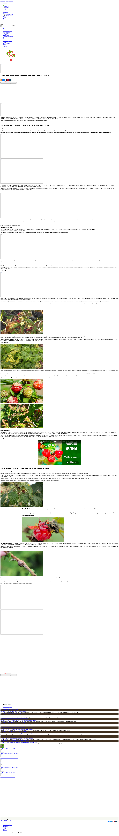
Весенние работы (6, 32)
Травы (4, 10)
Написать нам (8, 820)
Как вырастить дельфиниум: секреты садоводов (10, 753)
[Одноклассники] (1, 80)
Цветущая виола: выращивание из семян (9, 758)
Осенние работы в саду (8, 36)
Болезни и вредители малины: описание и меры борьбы (21, 715)
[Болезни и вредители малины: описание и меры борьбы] (12, 713)
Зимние (7, 8)
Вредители (5, 19)
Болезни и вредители (7, 31)
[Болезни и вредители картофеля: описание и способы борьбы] (14, 731)
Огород (4, 20)
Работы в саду (6, 6)
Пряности (5, 38)
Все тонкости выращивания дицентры (8, 748)
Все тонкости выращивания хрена (7, 772)
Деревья (4, 13)
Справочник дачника (7, 41)
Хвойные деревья (9, 15)
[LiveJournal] (10, 80)
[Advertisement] (59, 93)
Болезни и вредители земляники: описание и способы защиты (23, 720)
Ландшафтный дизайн (7, 35)
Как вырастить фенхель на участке (7, 777)
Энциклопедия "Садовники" (6, 1)
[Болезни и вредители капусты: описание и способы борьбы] (13, 722)
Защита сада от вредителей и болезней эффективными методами (23, 742)
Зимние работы (6, 33)
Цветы (4, 16)
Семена (4, 17)
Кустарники (5, 12)
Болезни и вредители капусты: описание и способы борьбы (22, 724)
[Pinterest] (8, 80)
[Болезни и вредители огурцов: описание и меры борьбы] (12, 727)
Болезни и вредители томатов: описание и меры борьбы (21, 738)
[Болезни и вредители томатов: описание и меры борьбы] (12, 735)
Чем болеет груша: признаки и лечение (18, 711)
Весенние (7, 9)
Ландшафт (5, 18)
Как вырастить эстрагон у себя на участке (9, 767)
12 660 (2, 82)
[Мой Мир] (4, 80)
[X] (6, 80)
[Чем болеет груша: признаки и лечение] (9, 709)
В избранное (13, 82)
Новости (5, 3)
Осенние (7, 7)
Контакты (5, 46)
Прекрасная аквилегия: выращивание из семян (10, 762)
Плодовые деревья (9, 14)
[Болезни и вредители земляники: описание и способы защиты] (14, 718)
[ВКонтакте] (3, 80)
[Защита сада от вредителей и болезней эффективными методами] (14, 740)
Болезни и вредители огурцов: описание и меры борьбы (21, 729)
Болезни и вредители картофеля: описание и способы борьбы (23, 733)
